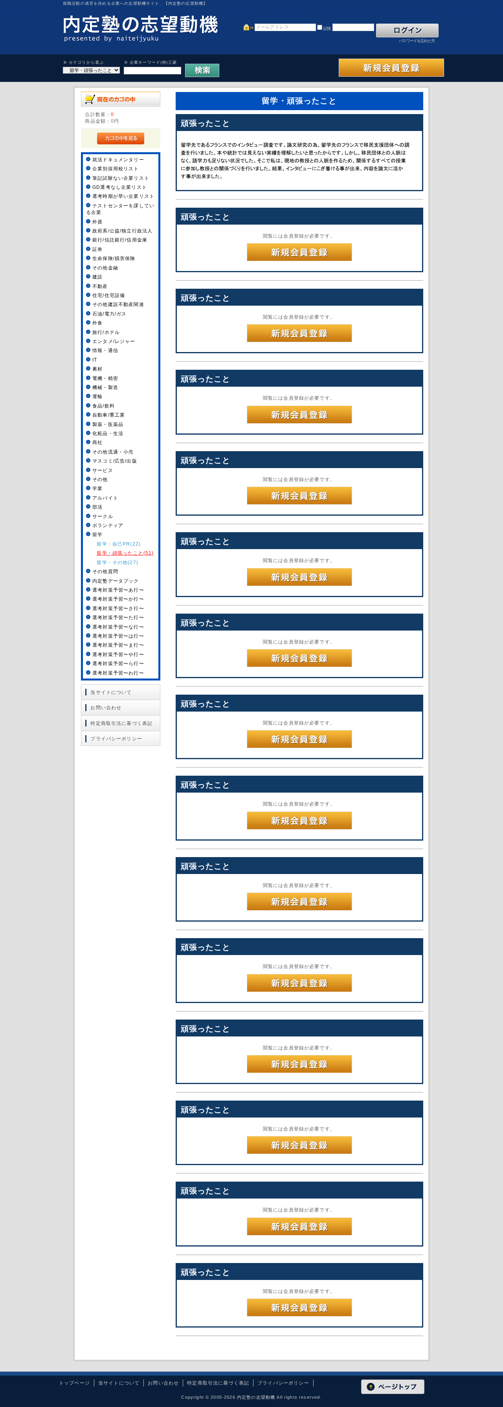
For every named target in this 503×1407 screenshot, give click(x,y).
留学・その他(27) (117, 562)
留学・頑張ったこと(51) (125, 552)
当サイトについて (111, 692)
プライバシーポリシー (116, 738)
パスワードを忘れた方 (417, 41)
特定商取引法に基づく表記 (121, 723)
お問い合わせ (105, 707)
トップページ (74, 1382)
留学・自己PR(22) (119, 543)
